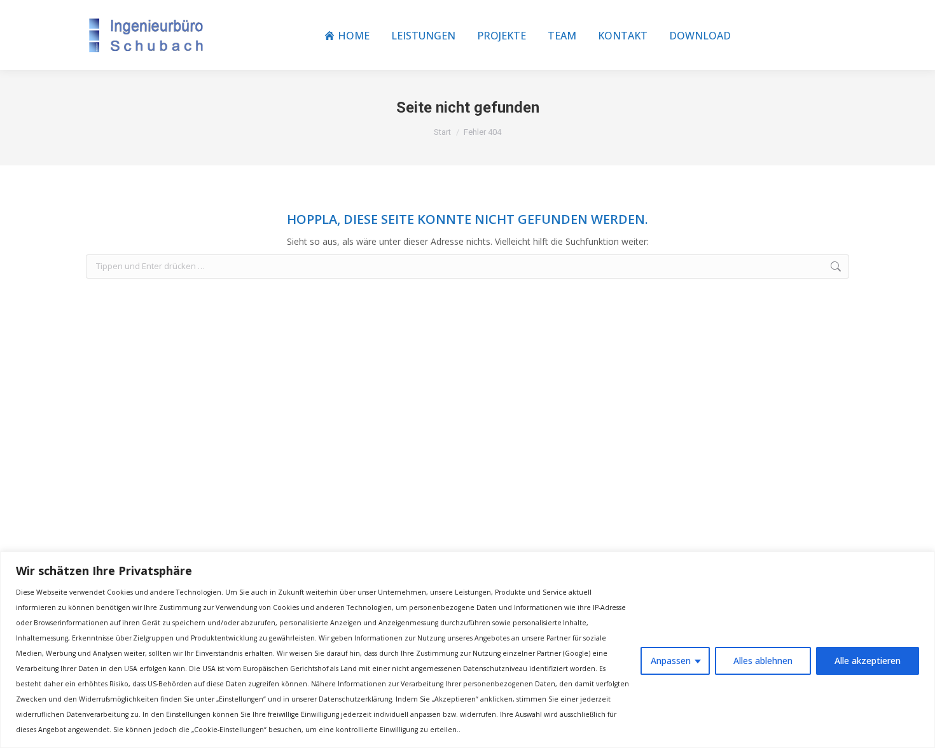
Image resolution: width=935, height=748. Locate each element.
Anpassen (671, 660)
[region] (467, 649)
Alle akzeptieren (868, 660)
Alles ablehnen (763, 660)
